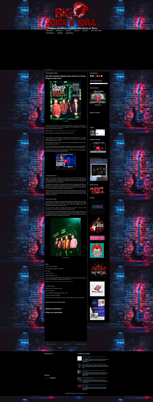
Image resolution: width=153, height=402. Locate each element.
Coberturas (68, 30)
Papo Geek (85, 30)
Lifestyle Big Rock (50, 33)
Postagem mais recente (50, 344)
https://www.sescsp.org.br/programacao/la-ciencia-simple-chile (64, 130)
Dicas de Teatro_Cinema (96, 30)
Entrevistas (76, 30)
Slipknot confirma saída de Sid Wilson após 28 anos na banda (94, 364)
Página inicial (66, 344)
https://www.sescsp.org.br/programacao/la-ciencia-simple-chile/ (60, 281)
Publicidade (60, 33)
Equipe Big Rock (69, 33)
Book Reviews (59, 30)
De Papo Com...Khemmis (95, 158)
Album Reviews (49, 30)
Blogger (86, 393)
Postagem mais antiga (81, 344)
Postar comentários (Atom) (67, 347)
